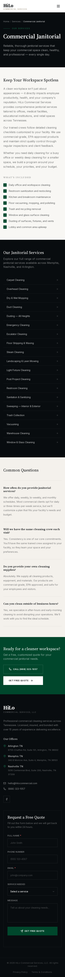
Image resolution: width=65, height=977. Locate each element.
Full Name (14, 835)
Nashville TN (15, 766)
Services (16, 21)
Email (12, 868)
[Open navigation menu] (58, 6)
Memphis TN (15, 756)
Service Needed (16, 884)
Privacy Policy (20, 972)
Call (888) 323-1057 (25, 669)
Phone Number (16, 852)
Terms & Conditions (42, 972)
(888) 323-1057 (16, 788)
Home (6, 21)
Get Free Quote (19, 680)
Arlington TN (15, 746)
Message (13, 900)
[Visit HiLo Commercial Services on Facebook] (6, 799)
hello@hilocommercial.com (22, 783)
